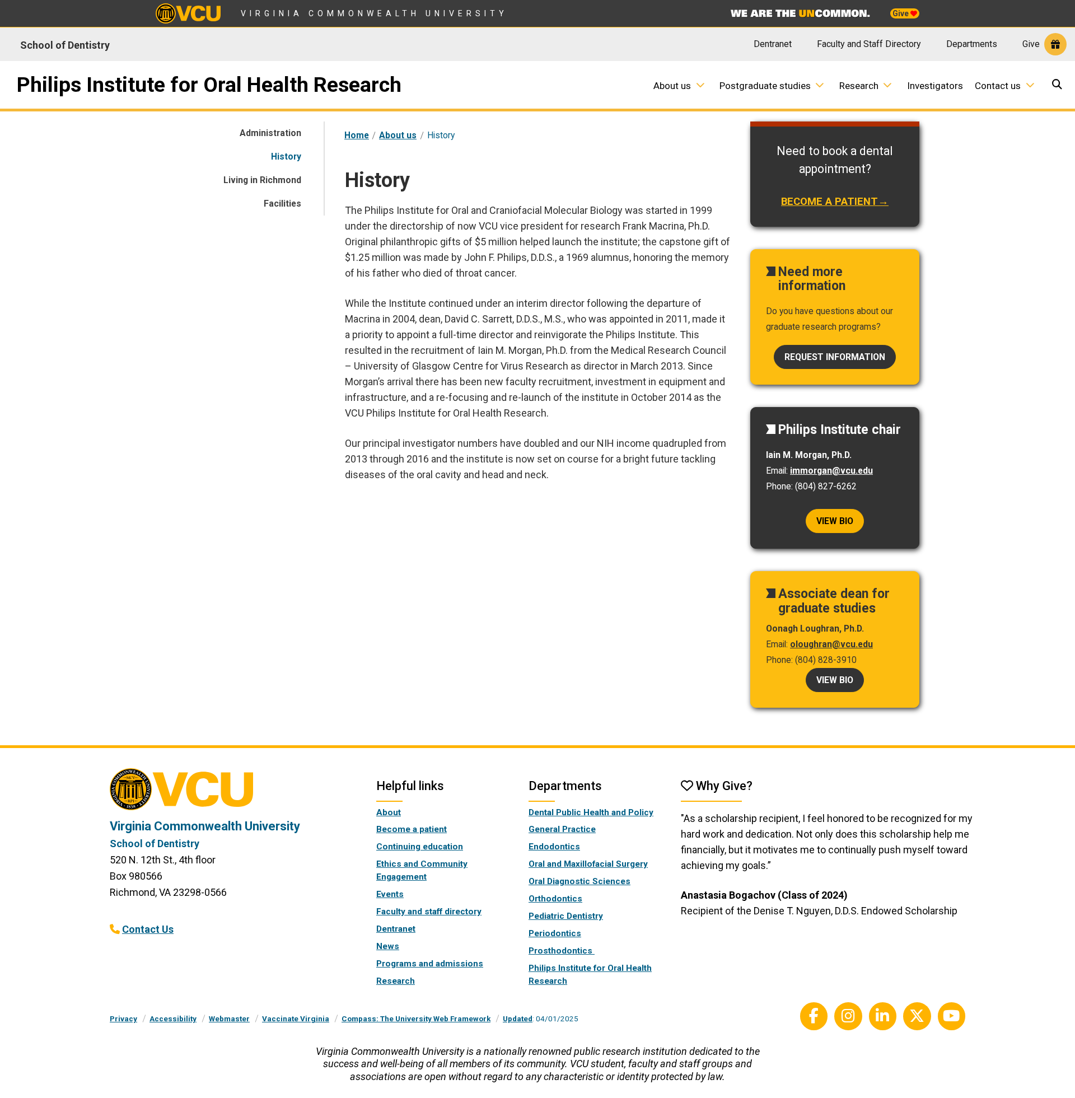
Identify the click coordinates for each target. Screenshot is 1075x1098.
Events (390, 894)
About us (672, 85)
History (286, 156)
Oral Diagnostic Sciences (579, 881)
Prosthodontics (562, 951)
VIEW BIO (834, 680)
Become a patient (411, 829)
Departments (971, 44)
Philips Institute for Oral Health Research (209, 84)
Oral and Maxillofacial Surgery (588, 864)
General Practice (562, 829)
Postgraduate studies (765, 85)
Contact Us (148, 929)
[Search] (1058, 85)
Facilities (282, 203)
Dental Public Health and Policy (591, 812)
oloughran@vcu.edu (831, 644)
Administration (270, 133)
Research (858, 85)
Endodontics (554, 847)
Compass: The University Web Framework (416, 1018)
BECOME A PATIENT (829, 201)
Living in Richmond (262, 180)
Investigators (935, 85)
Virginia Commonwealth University (374, 13)
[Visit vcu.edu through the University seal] (233, 793)
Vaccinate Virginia (295, 1018)
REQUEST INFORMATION (834, 357)
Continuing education (419, 847)
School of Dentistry (65, 45)
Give (901, 13)
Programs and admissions (429, 964)
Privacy (123, 1018)
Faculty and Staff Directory (869, 44)
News (387, 946)
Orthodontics (555, 899)
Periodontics (555, 933)
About (388, 812)
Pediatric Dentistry (566, 916)
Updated (517, 1018)
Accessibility (173, 1018)
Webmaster (229, 1018)
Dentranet (773, 44)
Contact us (998, 85)
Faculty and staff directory (429, 912)
